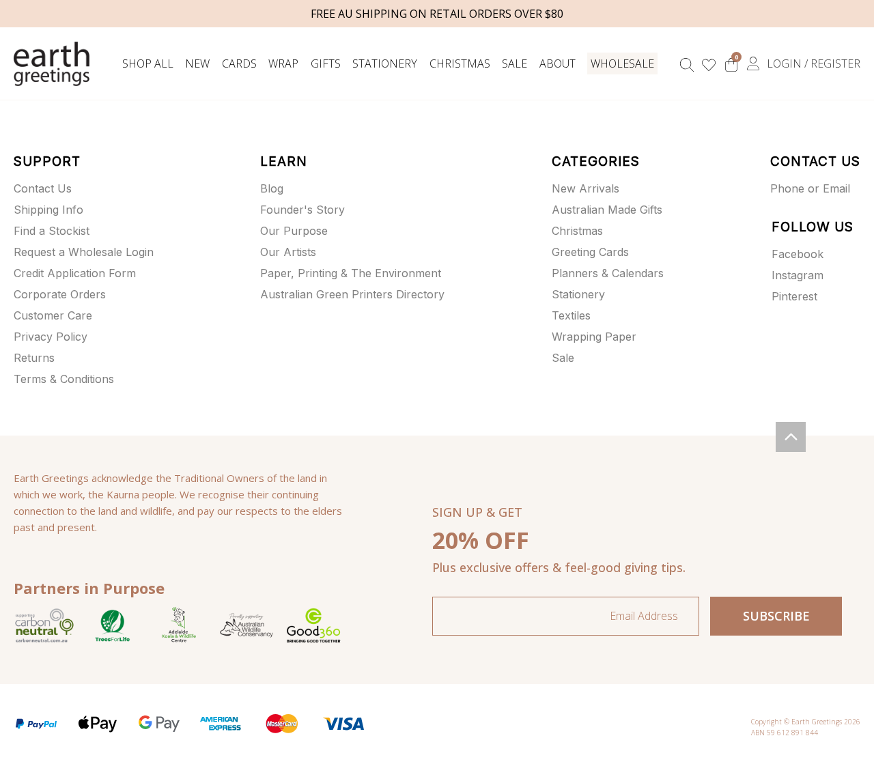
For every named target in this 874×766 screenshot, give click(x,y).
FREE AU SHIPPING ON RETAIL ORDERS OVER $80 (437, 13)
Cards (239, 63)
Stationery (384, 63)
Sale (514, 63)
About (557, 63)
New (197, 63)
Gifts (326, 63)
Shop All (147, 63)
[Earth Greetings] (51, 64)
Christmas (459, 63)
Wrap (283, 63)
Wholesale (622, 63)
